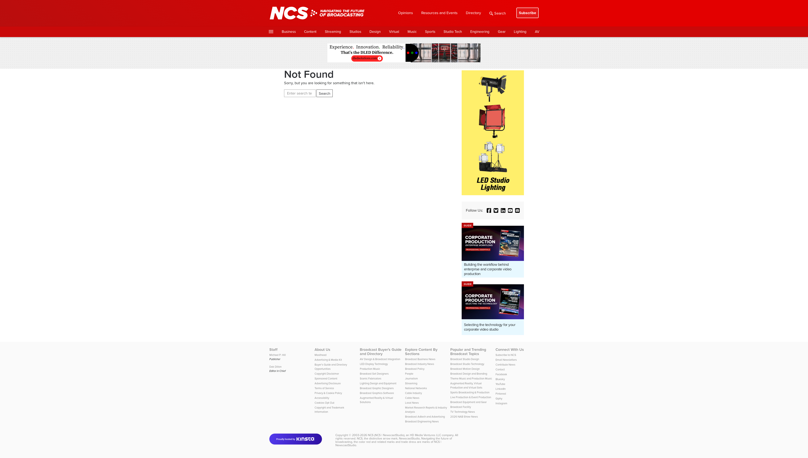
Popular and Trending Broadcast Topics (468, 351)
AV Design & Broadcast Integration (380, 359)
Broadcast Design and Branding (468, 374)
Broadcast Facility (460, 407)
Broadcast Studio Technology (467, 364)
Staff (273, 349)
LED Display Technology (374, 364)
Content (310, 31)
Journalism (411, 379)
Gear (502, 31)
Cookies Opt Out (324, 403)
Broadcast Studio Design (464, 359)
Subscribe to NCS (506, 355)
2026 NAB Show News (464, 417)
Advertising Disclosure (328, 383)
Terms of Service (324, 388)
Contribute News (505, 365)
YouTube (500, 384)
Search (500, 13)
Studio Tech (453, 31)
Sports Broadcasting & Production (469, 392)
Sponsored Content (326, 379)
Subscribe (527, 13)
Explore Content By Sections (421, 351)
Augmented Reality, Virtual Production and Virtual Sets (466, 385)
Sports (430, 31)
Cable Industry (413, 393)
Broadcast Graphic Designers (377, 388)
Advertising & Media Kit (328, 360)
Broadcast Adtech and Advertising (425, 417)
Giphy (499, 399)
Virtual (394, 31)
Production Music (370, 369)
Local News (412, 403)
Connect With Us (510, 349)
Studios (355, 31)
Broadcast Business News (420, 359)
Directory (473, 13)
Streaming (333, 31)
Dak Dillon (275, 367)
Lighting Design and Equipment (378, 383)
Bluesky (500, 379)
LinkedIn (501, 389)
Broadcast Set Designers (374, 374)
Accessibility (322, 398)
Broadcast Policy (414, 369)
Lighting (520, 31)
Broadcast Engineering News (422, 421)
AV (537, 31)
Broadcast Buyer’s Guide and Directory (380, 351)
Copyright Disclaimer (327, 374)
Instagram (501, 403)
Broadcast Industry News (419, 364)
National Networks (416, 388)
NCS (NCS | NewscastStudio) (386, 435)
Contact (500, 369)
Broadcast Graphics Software (377, 393)
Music (412, 31)
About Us (322, 349)
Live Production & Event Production (470, 397)
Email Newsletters (506, 360)
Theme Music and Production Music (471, 379)
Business (289, 31)
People (409, 374)
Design (375, 31)
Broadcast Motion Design (465, 369)
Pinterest (501, 394)
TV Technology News (462, 412)
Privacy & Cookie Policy (328, 393)
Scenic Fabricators (370, 379)
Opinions (405, 13)
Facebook (501, 374)
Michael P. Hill (277, 355)
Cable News (412, 398)
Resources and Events (439, 13)
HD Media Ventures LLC (425, 435)
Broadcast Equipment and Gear (468, 402)
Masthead (320, 355)
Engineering (479, 31)
